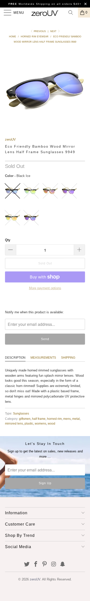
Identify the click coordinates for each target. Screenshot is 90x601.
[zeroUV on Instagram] (54, 564)
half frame (39, 418)
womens (40, 423)
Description (15, 357)
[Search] (72, 12)
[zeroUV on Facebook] (36, 564)
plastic (28, 423)
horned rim (54, 418)
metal (76, 418)
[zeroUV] (45, 13)
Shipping (68, 357)
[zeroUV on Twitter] (27, 564)
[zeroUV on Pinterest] (44, 564)
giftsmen (24, 418)
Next (53, 31)
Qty (7, 240)
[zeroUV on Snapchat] (62, 564)
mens (67, 418)
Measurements (43, 357)
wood (51, 423)
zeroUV (10, 139)
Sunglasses (21, 413)
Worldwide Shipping (29, 4)
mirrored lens (14, 423)
